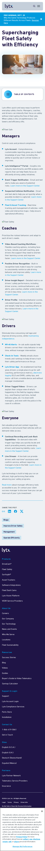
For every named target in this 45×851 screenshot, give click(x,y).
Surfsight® (6, 574)
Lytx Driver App (12, 367)
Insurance (6, 786)
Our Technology (9, 624)
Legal (4, 802)
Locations (6, 639)
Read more (7, 485)
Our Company (8, 618)
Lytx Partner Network (11, 775)
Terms (10, 802)
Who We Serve (8, 634)
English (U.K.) (8, 752)
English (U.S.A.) (8, 747)
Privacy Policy (21, 837)
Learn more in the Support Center (25, 186)
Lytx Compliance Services (13, 706)
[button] (22, 94)
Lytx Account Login (10, 701)
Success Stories (9, 657)
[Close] (42, 811)
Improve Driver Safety (13, 526)
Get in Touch (7, 735)
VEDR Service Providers (12, 601)
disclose (36, 839)
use (30, 839)
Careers (5, 613)
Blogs (6, 520)
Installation (7, 717)
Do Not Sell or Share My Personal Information (17, 806)
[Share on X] (21, 511)
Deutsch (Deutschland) (12, 758)
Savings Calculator (10, 683)
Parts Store (7, 712)
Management (9, 532)
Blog (4, 662)
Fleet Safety (7, 569)
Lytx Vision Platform (11, 595)
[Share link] (3, 511)
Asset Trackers (8, 580)
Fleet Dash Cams (9, 590)
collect (26, 839)
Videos (5, 668)
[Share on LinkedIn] (9, 511)
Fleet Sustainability (10, 645)
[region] (22, 829)
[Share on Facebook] (15, 511)
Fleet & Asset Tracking (15, 205)
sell (9, 841)
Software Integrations (11, 585)
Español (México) (9, 763)
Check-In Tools (12, 356)
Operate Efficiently (12, 538)
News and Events (9, 629)
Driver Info (24, 802)
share (16, 841)
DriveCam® (6, 564)
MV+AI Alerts (11, 345)
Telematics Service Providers (15, 781)
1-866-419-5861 (9, 729)
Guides (5, 673)
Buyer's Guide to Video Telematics (17, 678)
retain (5, 841)
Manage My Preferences (22, 846)
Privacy (16, 802)
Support (5, 696)
